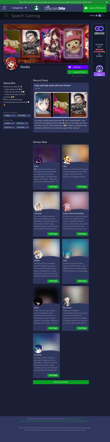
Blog (80, 421)
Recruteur (67, 307)
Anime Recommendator (73, 213)
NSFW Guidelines (72, 421)
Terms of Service (61, 421)
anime (9, 123)
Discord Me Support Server (74, 419)
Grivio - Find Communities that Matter (33, 421)
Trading (24, 115)
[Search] (6, 15)
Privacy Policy (50, 421)
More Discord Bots (61, 382)
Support (85, 421)
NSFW (92, 15)
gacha (9, 127)
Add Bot (77, 67)
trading (23, 127)
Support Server (79, 72)
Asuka (25, 66)
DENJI (36, 260)
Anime (10, 115)
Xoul (36, 166)
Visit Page (53, 187)
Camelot (37, 213)
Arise (36, 307)
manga (22, 123)
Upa (65, 166)
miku (65, 260)
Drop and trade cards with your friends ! (53, 85)
